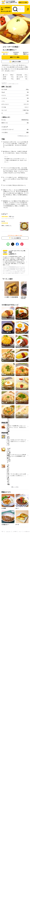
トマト (3, 101)
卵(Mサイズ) (4, 122)
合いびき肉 (4, 89)
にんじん (4, 95)
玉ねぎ (3, 92)
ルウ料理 (15, 531)
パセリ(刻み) (5, 132)
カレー (20, 531)
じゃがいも (4, 98)
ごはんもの (8, 531)
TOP (2, 531)
